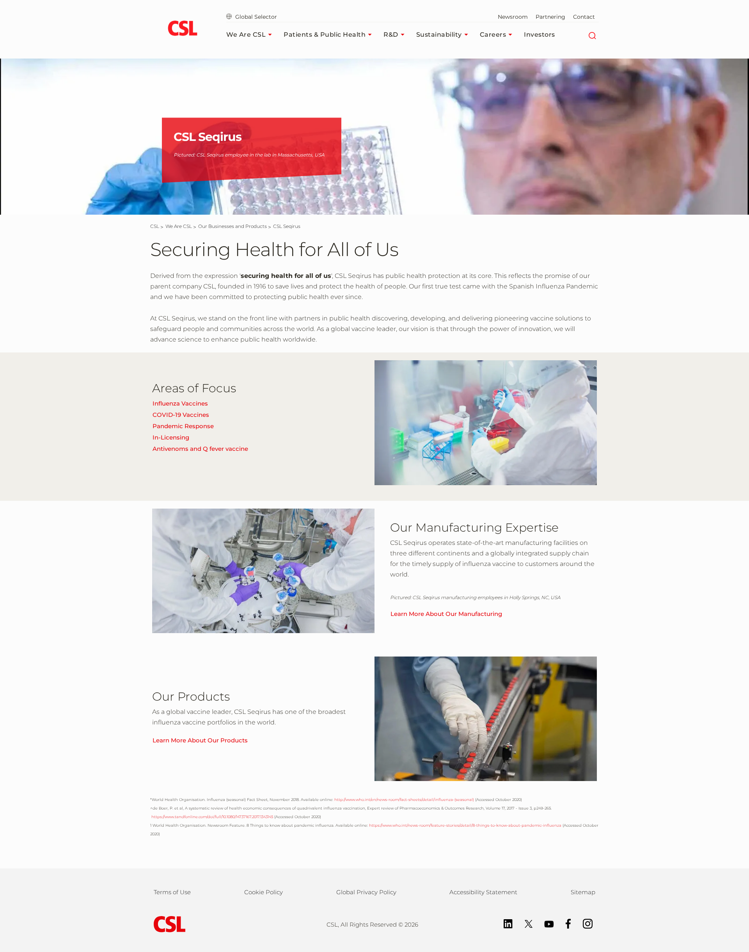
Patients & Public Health (325, 34)
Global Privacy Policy (366, 892)
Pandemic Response (183, 426)
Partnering (550, 16)
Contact (584, 16)
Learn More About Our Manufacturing (446, 613)
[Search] (592, 34)
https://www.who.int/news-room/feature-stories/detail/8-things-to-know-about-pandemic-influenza (465, 825)
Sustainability (439, 34)
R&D (390, 34)
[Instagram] (584, 923)
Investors (539, 34)
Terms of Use (172, 892)
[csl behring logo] (168, 923)
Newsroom (513, 16)
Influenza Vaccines (180, 403)
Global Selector (255, 16)
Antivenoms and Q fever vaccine (200, 448)
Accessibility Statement (483, 892)
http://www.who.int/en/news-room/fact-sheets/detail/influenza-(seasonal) (404, 799)
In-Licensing (171, 437)
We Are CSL (246, 34)
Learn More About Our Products (200, 740)
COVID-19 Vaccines (181, 414)
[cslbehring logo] (182, 29)
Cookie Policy (263, 892)
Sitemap (583, 892)
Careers (493, 34)
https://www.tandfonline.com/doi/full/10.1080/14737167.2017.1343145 (211, 817)
